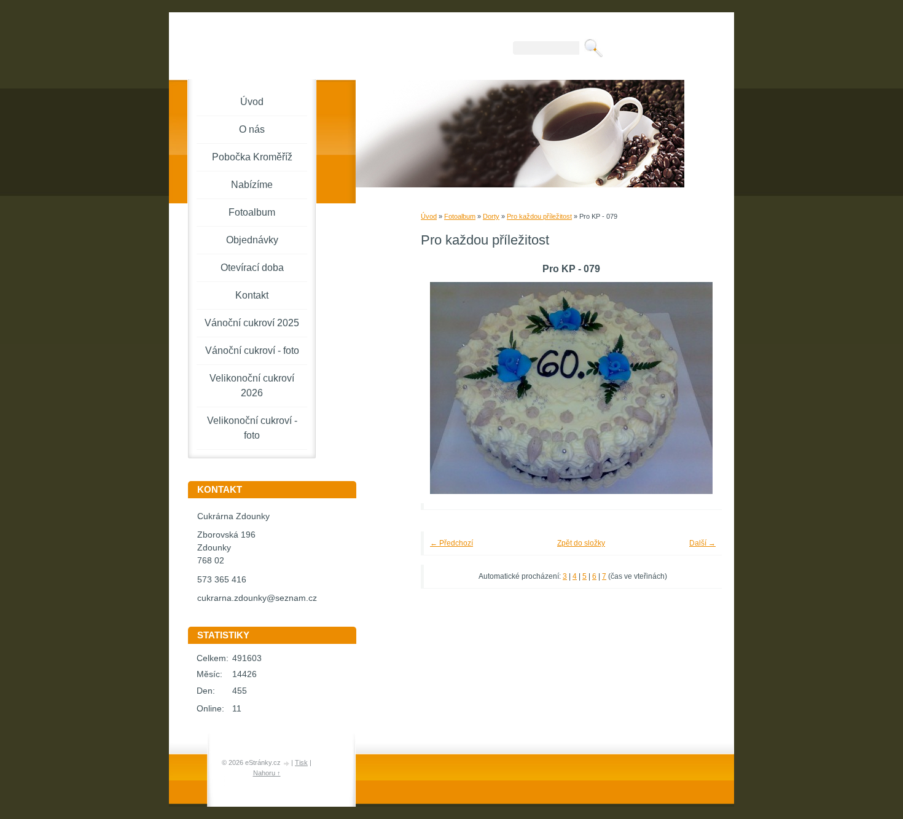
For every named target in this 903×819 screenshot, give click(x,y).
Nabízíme (252, 184)
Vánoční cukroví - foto (252, 350)
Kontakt (251, 295)
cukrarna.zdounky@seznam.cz (257, 598)
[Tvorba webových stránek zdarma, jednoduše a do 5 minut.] (287, 763)
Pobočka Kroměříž (252, 157)
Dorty (491, 216)
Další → (702, 543)
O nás (252, 129)
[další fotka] (696, 388)
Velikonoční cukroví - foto (252, 428)
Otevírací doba (252, 267)
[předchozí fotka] (447, 388)
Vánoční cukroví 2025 (252, 323)
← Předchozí (451, 543)
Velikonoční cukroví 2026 (251, 385)
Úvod (429, 216)
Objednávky (252, 240)
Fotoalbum (459, 216)
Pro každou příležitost (539, 216)
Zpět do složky (581, 543)
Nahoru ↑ (267, 773)
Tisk (301, 762)
